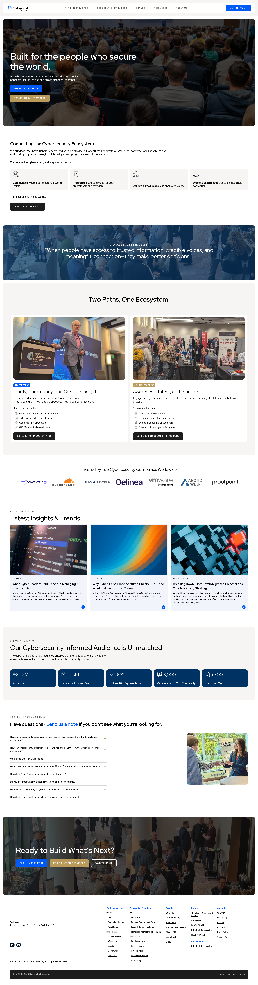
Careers (220, 923)
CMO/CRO (135, 917)
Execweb (170, 942)
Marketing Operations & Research (146, 932)
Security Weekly (173, 918)
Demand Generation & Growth (144, 922)
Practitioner (113, 927)
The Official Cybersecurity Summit (202, 914)
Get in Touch (238, 8)
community (113, 951)
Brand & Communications (142, 927)
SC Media (170, 913)
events (111, 946)
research (112, 956)
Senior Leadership (116, 922)
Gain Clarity (136, 960)
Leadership (222, 918)
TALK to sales (103, 863)
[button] (78, 8)
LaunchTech (171, 937)
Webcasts (112, 941)
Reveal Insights (138, 946)
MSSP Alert (171, 923)
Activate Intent (137, 951)
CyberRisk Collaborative (201, 930)
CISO (110, 917)
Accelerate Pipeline (139, 956)
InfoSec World (197, 925)
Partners (221, 927)
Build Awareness (138, 941)
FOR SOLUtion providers (30, 98)
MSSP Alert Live (198, 935)
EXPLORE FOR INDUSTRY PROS (34, 436)
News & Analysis (115, 936)
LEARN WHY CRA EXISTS (27, 206)
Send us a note (62, 724)
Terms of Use (224, 974)
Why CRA (221, 913)
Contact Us (222, 937)
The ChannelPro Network (177, 927)
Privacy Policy (239, 974)
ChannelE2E (171, 932)
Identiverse (196, 920)
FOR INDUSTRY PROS (26, 88)
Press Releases (224, 932)
